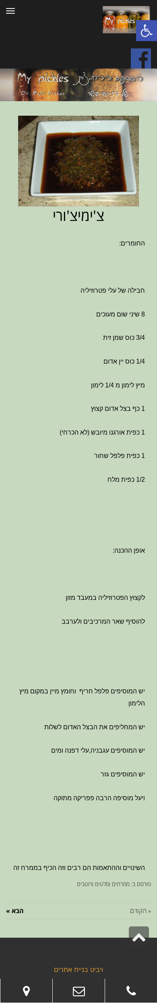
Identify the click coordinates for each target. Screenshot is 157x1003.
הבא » (15, 910)
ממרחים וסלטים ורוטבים (103, 884)
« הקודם (140, 910)
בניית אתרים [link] (71, 970)
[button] (146, 30)
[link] (131, 991)
